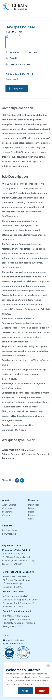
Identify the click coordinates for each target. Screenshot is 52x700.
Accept (25, 690)
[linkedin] (22, 480)
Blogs (31, 508)
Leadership (7, 511)
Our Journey (8, 508)
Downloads (33, 504)
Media (31, 511)
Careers (6, 515)
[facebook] (17, 480)
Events (31, 515)
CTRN (31, 518)
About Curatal (9, 504)
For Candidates (9, 530)
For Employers (9, 533)
